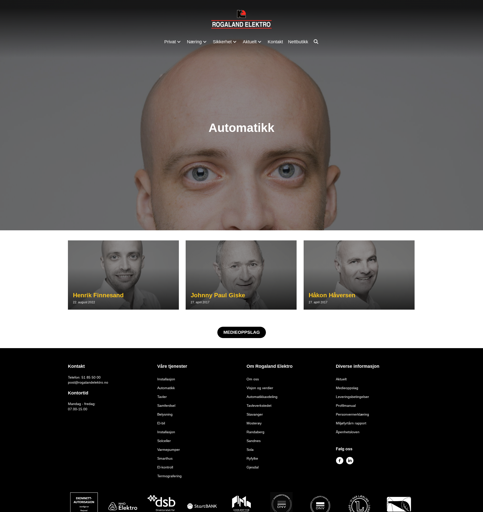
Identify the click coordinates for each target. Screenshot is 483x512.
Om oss (253, 379)
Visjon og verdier (260, 388)
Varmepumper (168, 450)
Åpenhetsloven (347, 432)
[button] (179, 42)
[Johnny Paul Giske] (241, 275)
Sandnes (254, 441)
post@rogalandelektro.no (88, 382)
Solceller (164, 441)
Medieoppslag (347, 388)
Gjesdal (253, 467)
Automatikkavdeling (262, 397)
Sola (250, 450)
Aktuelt (341, 379)
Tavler (162, 397)
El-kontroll (165, 467)
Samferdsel (166, 406)
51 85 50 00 (91, 377)
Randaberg (255, 432)
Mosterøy (254, 423)
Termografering (169, 476)
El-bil (161, 423)
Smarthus (165, 458)
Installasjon (166, 379)
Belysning (165, 414)
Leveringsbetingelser (352, 397)
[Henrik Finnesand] (123, 275)
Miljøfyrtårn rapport (351, 423)
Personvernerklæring (352, 414)
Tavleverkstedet (259, 406)
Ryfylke (252, 458)
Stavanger (255, 414)
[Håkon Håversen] (359, 275)
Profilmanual (346, 406)
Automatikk (166, 388)
